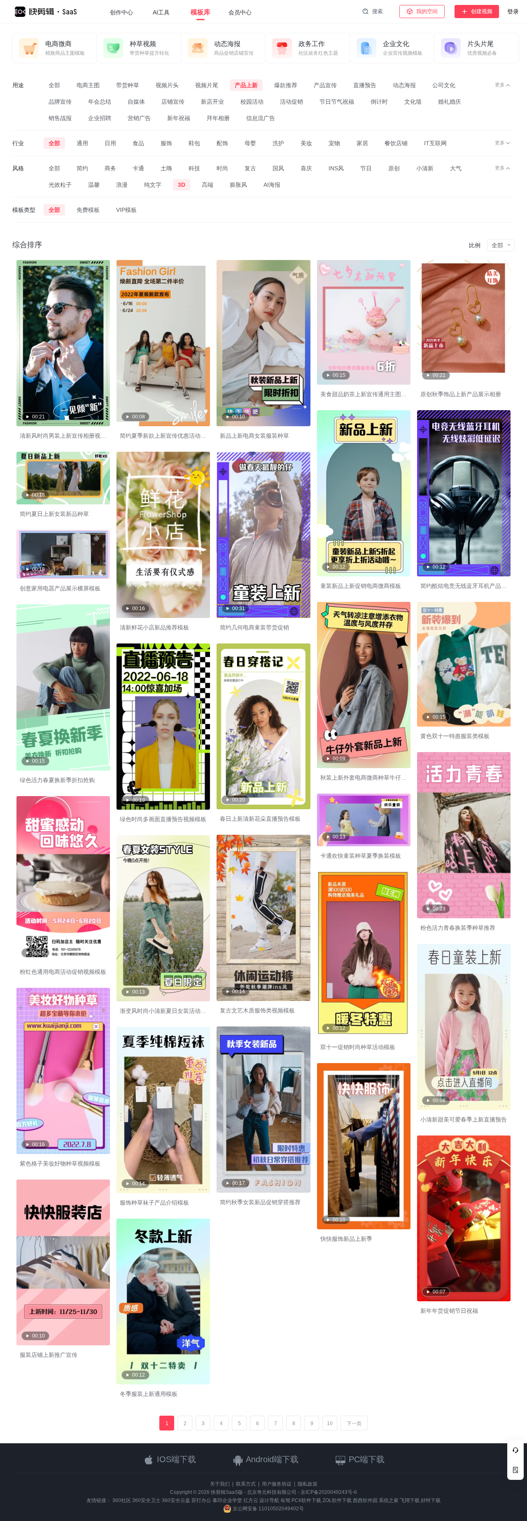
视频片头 (167, 85)
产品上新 (246, 85)
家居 (362, 143)
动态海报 (404, 85)
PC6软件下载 (306, 1500)
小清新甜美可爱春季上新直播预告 (463, 1119)
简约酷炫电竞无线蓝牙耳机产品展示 (466, 586)
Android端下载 (271, 1459)
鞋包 (194, 143)
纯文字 (152, 184)
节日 (366, 168)
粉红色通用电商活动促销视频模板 (63, 971)
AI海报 (272, 184)
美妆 (306, 143)
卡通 (138, 168)
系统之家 (389, 1500)
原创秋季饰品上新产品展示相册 (460, 394)
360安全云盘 (176, 1500)
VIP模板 (126, 210)
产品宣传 (325, 85)
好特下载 (431, 1500)
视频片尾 (206, 85)
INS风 (336, 168)
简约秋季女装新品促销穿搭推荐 (260, 1202)
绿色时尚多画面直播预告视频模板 (163, 819)
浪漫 (122, 184)
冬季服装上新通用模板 (148, 1394)
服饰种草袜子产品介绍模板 (154, 1202)
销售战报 (60, 118)
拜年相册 (218, 118)
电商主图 (88, 85)
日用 (110, 143)
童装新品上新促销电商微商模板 (360, 586)
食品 (138, 143)
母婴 (250, 143)
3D (181, 184)
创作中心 (121, 12)
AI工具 (161, 12)
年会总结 (99, 101)
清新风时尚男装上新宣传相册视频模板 (69, 435)
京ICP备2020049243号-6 (329, 1492)
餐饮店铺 (396, 143)
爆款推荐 (285, 85)
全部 (54, 85)
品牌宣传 (60, 101)
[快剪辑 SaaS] (49, 12)
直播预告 (364, 85)
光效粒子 (60, 184)
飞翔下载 (410, 1500)
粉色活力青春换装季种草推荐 (457, 927)
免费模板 (88, 210)
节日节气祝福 (336, 101)
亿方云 (250, 1500)
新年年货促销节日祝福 (449, 1310)
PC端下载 (365, 1459)
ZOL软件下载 (337, 1500)
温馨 (94, 184)
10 (330, 1423)
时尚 (222, 168)
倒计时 (379, 101)
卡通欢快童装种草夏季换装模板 (360, 855)
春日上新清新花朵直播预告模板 (260, 818)
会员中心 (240, 12)
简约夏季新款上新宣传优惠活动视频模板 (172, 435)
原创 (394, 168)
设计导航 (269, 1500)
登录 (513, 11)
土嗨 (166, 168)
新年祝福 (178, 118)
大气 (456, 168)
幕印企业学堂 (227, 1500)
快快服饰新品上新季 (346, 1238)
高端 (207, 184)
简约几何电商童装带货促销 (254, 627)
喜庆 (306, 168)
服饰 (166, 143)
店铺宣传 (172, 101)
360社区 (121, 1500)
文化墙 (413, 101)
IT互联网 (435, 143)
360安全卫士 (146, 1500)
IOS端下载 (175, 1459)
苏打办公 (201, 1500)
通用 (82, 143)
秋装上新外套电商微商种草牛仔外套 (366, 777)
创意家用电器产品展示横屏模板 (60, 588)
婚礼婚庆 (449, 101)
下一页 (354, 1423)
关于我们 (220, 1484)
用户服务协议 (276, 1484)
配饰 (222, 143)
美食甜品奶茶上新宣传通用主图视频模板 (372, 394)
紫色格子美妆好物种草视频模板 (60, 1163)
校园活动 (252, 101)
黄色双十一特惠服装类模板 (455, 736)
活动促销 (291, 101)
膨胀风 (238, 184)
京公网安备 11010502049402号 (267, 1509)
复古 (250, 168)
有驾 (285, 1500)
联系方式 (246, 1484)
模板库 (200, 12)
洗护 (278, 143)
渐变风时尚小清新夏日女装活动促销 (166, 1011)
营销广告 (139, 118)
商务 (110, 168)
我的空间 (427, 11)
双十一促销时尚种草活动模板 (357, 1047)
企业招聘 (99, 118)
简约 (82, 168)
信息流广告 (260, 118)
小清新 (425, 168)
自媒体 (136, 101)
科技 (194, 168)
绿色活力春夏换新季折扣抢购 (57, 780)
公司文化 (443, 85)
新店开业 (212, 101)
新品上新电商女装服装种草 (254, 435)
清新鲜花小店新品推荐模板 (154, 627)
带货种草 (127, 85)
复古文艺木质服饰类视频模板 (257, 1010)
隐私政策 (307, 1484)
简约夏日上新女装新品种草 (54, 514)
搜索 (377, 11)
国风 (278, 168)
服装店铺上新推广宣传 (48, 1354)
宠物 (334, 143)
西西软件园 (365, 1500)
